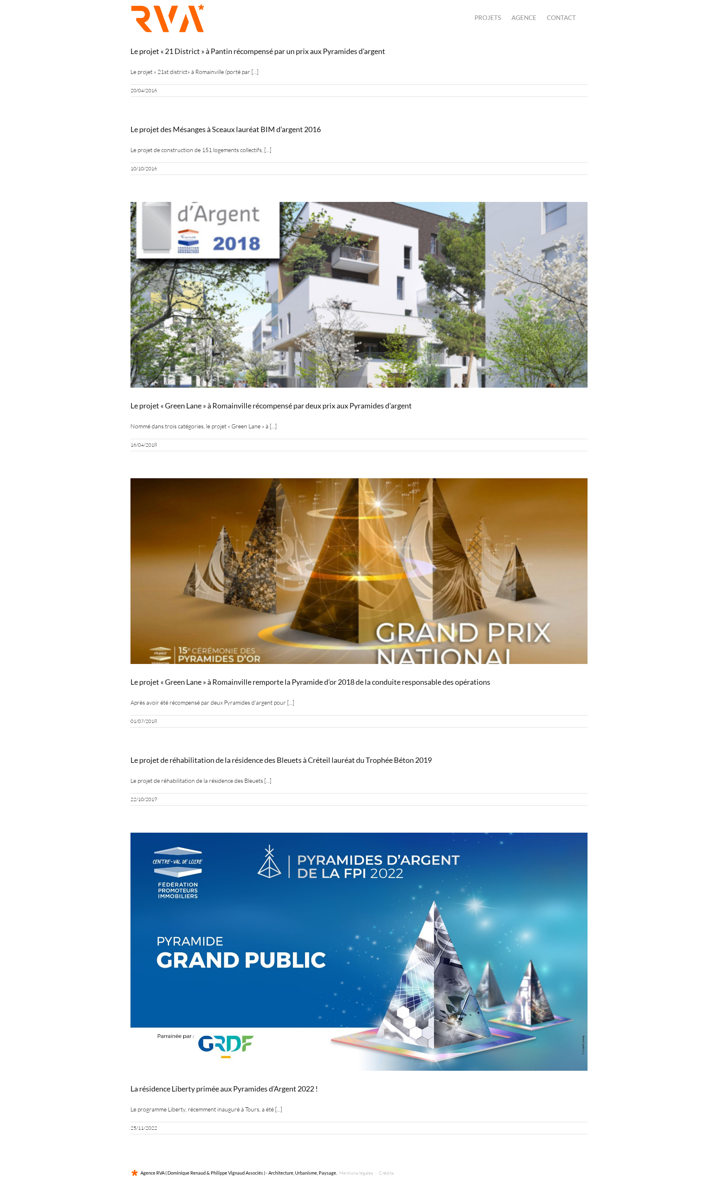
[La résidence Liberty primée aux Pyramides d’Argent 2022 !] (359, 952)
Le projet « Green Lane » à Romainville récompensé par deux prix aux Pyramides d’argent (271, 405)
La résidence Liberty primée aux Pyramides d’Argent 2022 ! (224, 1088)
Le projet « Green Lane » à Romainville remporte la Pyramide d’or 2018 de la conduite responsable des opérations (310, 681)
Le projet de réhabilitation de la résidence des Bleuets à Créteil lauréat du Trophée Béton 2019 (281, 760)
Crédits (386, 1173)
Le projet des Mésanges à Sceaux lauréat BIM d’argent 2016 (225, 129)
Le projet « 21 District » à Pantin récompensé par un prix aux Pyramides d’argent (257, 51)
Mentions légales (356, 1173)
